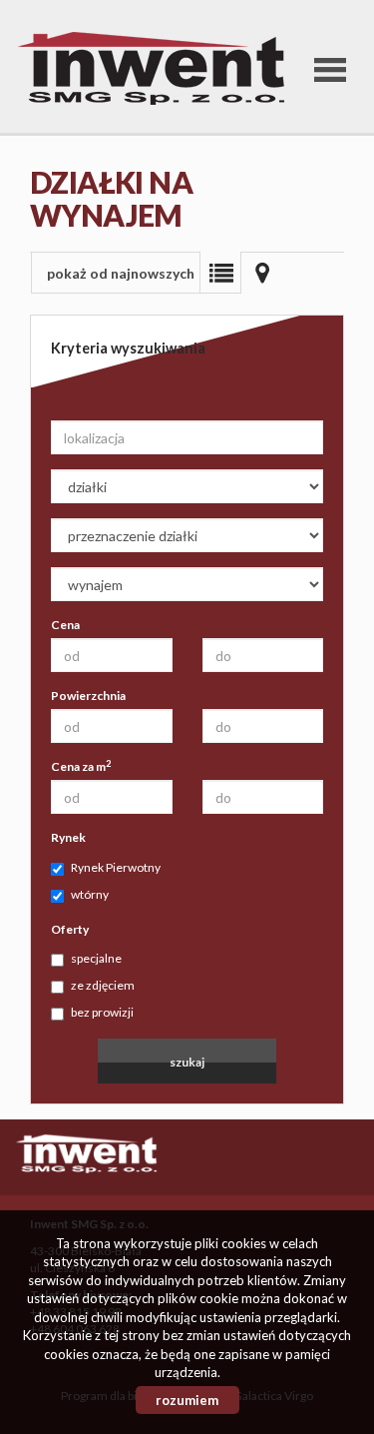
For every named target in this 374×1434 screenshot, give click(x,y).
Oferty (70, 929)
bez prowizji (102, 1012)
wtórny (90, 894)
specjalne (96, 958)
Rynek (68, 837)
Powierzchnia (88, 695)
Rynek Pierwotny (116, 867)
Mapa (262, 273)
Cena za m (81, 766)
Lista (220, 273)
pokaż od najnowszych (120, 273)
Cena (65, 624)
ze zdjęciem (103, 985)
